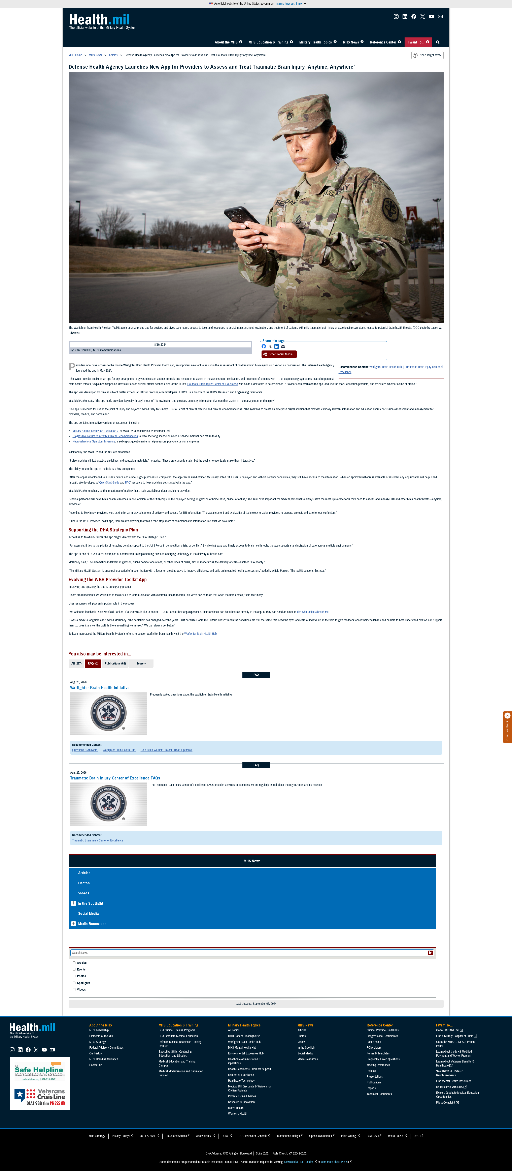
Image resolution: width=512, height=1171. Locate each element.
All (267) (171, 617)
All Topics (234, 824)
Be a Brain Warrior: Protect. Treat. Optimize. (261, 696)
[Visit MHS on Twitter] (422, 18)
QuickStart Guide (294, 431)
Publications (374, 876)
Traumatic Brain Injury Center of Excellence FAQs (209, 723)
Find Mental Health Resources (453, 875)
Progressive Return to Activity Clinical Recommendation (199, 385)
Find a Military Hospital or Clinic (454, 830)
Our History (96, 847)
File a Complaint (445, 897)
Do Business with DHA (449, 881)
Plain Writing (348, 930)
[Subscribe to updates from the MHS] (440, 18)
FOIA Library (374, 842)
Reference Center (383, 42)
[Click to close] (508, 716)
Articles (84, 81)
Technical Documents (379, 888)
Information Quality (287, 930)
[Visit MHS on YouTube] (431, 18)
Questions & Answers (179, 696)
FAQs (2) (187, 617)
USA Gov (372, 930)
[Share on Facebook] (310, 289)
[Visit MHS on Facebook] (413, 18)
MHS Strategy (97, 836)
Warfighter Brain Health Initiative (194, 641)
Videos (84, 101)
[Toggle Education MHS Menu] (291, 42)
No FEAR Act (147, 930)
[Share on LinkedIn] (323, 289)
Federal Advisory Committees (106, 842)
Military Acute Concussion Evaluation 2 (189, 379)
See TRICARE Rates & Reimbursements (449, 867)
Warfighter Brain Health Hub (294, 587)
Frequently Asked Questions (383, 853)
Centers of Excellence (241, 869)
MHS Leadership (99, 824)
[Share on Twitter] (316, 289)
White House (395, 930)
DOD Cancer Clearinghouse (244, 830)
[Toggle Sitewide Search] (438, 42)
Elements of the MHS (101, 830)
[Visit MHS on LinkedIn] (405, 18)
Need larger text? (430, 55)
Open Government (320, 930)
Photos (84, 91)
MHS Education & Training (268, 42)
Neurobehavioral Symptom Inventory (188, 390)
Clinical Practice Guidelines (383, 824)
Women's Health (237, 908)
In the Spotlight (90, 112)
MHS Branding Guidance (103, 853)
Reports (371, 882)
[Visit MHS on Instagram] (396, 18)
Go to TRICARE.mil (447, 824)
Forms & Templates (378, 847)
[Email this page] (329, 289)
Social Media (88, 122)
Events (81, 164)
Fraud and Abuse (175, 930)
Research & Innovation (241, 896)
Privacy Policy (120, 930)
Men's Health (235, 902)
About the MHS (226, 42)
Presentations (375, 871)
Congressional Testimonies (382, 830)
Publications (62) (209, 617)
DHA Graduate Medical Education (178, 830)
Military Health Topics (315, 42)
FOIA (225, 930)
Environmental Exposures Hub (246, 847)
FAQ (312, 431)
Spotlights (83, 178)
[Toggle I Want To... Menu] (427, 42)
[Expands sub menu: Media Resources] (73, 132)
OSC (416, 930)
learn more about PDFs (334, 956)
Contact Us (95, 859)
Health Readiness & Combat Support (249, 863)
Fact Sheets (374, 836)
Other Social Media (327, 298)
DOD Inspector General (252, 930)
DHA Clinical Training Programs (177, 824)
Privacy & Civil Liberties (242, 890)
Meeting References (378, 859)
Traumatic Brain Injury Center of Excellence (398, 315)
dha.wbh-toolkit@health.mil (407, 565)
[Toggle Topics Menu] (335, 42)
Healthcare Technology (241, 875)
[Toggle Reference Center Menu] (399, 42)
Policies (371, 865)
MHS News (351, 42)
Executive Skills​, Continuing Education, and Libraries (175, 848)
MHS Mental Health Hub (242, 842)
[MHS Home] (35, 832)
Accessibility (203, 930)
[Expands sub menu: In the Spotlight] (73, 111)
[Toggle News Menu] (362, 42)
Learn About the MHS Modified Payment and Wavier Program (454, 848)
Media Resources (92, 132)
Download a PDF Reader (298, 956)
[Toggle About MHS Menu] (240, 42)
